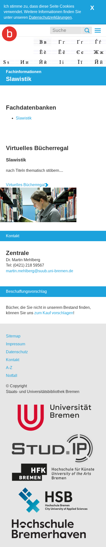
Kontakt (12, 360)
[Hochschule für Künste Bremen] (53, 472)
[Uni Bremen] (53, 416)
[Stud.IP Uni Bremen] (53, 448)
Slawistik (24, 118)
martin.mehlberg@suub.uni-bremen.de (39, 271)
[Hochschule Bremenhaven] (53, 528)
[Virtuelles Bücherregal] (38, 204)
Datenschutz (17, 352)
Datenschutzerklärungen (50, 17)
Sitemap (13, 336)
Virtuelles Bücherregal (37, 148)
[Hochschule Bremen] (53, 500)
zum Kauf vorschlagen (53, 313)
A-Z (9, 368)
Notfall (11, 375)
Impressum (15, 344)
